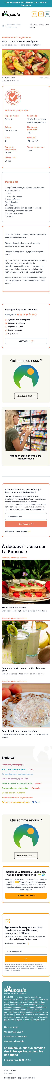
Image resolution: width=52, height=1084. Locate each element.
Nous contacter (11, 1027)
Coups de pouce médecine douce (17, 774)
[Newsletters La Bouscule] (29, 1060)
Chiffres (35, 802)
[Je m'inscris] (26, 959)
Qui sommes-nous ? (13, 1032)
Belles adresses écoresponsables (17, 783)
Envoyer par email (15, 330)
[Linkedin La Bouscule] (24, 314)
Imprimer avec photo (16, 323)
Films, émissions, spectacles (15, 778)
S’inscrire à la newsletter (15, 1036)
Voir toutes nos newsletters (16, 531)
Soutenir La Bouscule (26, 895)
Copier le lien (13, 334)
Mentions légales (10, 1070)
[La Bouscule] (11, 14)
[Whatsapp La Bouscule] (32, 314)
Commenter (24, 341)
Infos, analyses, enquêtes (14, 769)
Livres (30, 769)
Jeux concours (9, 1073)
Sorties (38, 783)
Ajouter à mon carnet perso (19, 320)
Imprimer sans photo (16, 327)
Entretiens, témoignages (13, 764)
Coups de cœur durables (13, 793)
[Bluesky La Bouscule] (35, 314)
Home (3, 26)
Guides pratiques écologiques (16, 802)
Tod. (33, 1078)
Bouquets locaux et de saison (15, 788)
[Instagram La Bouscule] (21, 314)
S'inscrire (34, 14)
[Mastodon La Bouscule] (27, 314)
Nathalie (47, 78)
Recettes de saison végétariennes (17, 797)
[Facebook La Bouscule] (18, 314)
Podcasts (35, 788)
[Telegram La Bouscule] (30, 314)
